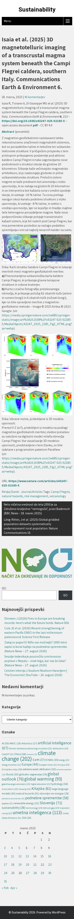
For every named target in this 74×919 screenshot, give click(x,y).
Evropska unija (12, 769)
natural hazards (12, 496)
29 (42, 873)
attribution (60, 748)
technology (34, 807)
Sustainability (37, 9)
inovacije (25, 788)
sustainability (13, 808)
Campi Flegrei (60, 492)
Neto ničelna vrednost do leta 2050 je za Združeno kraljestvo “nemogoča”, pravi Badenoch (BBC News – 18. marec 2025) (37, 508)
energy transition (11, 764)
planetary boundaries (13, 798)
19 (20, 864)
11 (12, 856)
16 (49, 856)
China (20, 754)
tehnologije (51, 807)
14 (34, 856)
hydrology (59, 784)
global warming (43, 779)
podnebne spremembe (47, 797)
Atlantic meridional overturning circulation (30, 748)
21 (35, 864)
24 (5, 873)
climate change (29, 755)
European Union (48, 764)
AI (5, 743)
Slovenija (50, 802)
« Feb (5, 888)
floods (12, 774)
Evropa (63, 764)
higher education (40, 784)
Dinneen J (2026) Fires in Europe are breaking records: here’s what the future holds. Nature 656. (36, 620)
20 (27, 864)
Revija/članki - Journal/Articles (22, 492)
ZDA (26, 818)
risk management (36, 496)
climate (32, 754)
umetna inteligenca (37, 812)
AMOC (15, 743)
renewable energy (26, 803)
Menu (7, 21)
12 (20, 856)
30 (49, 873)
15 (42, 856)
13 (27, 856)
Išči (4, 588)
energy (64, 759)
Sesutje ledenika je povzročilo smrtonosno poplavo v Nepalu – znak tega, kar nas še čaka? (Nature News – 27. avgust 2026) (35, 660)
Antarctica (29, 743)
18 (12, 864)
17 (5, 864)
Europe (30, 764)
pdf (35, 125)
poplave (7, 803)
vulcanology (58, 496)
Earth (39, 760)
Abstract (8, 132)
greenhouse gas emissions (16, 784)
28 (35, 873)
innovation (10, 788)
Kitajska (41, 788)
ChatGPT (8, 754)
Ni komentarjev (35, 97)
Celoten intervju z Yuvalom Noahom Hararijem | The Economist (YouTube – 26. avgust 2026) (35, 673)
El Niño (52, 760)
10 (5, 856)
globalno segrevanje (33, 774)
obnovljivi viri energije (54, 793)
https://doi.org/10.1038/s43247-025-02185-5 (33, 121)
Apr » (13, 888)
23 (50, 864)
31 (5, 881)
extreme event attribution (39, 769)
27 (27, 873)
